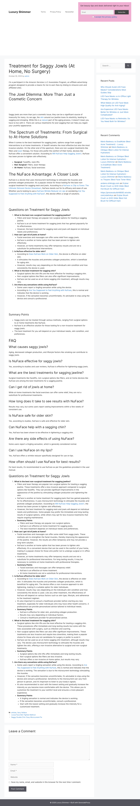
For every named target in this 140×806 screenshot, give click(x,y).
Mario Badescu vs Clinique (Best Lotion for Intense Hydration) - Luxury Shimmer (115, 159)
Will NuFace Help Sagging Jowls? (66, 154)
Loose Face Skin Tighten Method (23, 715)
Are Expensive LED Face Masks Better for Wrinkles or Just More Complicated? (114, 112)
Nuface (24, 712)
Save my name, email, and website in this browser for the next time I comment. (46, 782)
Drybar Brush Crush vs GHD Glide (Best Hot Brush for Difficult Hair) (115, 186)
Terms (43, 12)
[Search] (128, 65)
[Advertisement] (70, 40)
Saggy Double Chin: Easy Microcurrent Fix (26, 717)
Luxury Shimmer (20, 12)
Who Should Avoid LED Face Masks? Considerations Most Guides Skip (113, 90)
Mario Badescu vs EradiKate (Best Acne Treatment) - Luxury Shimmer (115, 144)
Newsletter (69, 12)
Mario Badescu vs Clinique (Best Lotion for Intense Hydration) (115, 150)
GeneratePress (84, 803)
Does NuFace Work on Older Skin (43, 254)
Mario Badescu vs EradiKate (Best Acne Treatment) (116, 165)
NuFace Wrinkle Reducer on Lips (51, 191)
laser (20, 151)
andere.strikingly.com (110, 183)
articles (14, 712)
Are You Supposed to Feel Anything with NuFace (50, 290)
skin (42, 117)
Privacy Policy (55, 12)
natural (45, 120)
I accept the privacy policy (105, 17)
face (19, 712)
